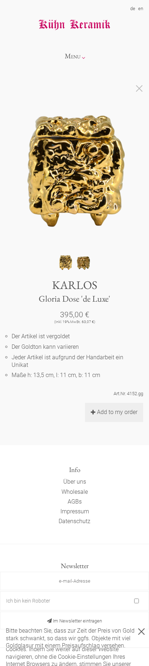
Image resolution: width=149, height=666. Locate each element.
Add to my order (117, 412)
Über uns (74, 481)
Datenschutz (74, 521)
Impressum (74, 511)
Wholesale (74, 491)
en (140, 8)
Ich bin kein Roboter (28, 601)
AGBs (75, 501)
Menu (73, 56)
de (132, 8)
